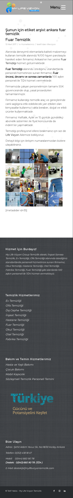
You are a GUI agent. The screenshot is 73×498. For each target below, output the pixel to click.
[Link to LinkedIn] (64, 491)
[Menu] (57, 7)
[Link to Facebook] (54, 491)
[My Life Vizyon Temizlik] (30, 7)
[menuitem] (57, 7)
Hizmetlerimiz (27, 44)
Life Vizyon (12, 135)
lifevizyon (51, 44)
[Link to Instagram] (59, 491)
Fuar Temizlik (17, 39)
